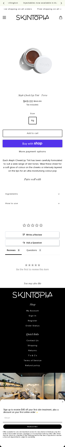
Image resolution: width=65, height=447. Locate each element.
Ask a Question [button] (34, 242)
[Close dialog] (62, 402)
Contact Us (32, 341)
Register (32, 321)
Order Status (33, 326)
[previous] (3, 3)
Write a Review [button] (34, 234)
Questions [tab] (31, 250)
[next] (61, 3)
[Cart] (60, 17)
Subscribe (32, 427)
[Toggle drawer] (4, 17)
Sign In (32, 316)
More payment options (32, 151)
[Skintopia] (32, 17)
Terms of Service (33, 361)
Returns (32, 351)
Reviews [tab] (11, 250)
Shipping (32, 346)
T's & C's (32, 356)
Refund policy (32, 366)
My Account (32, 311)
